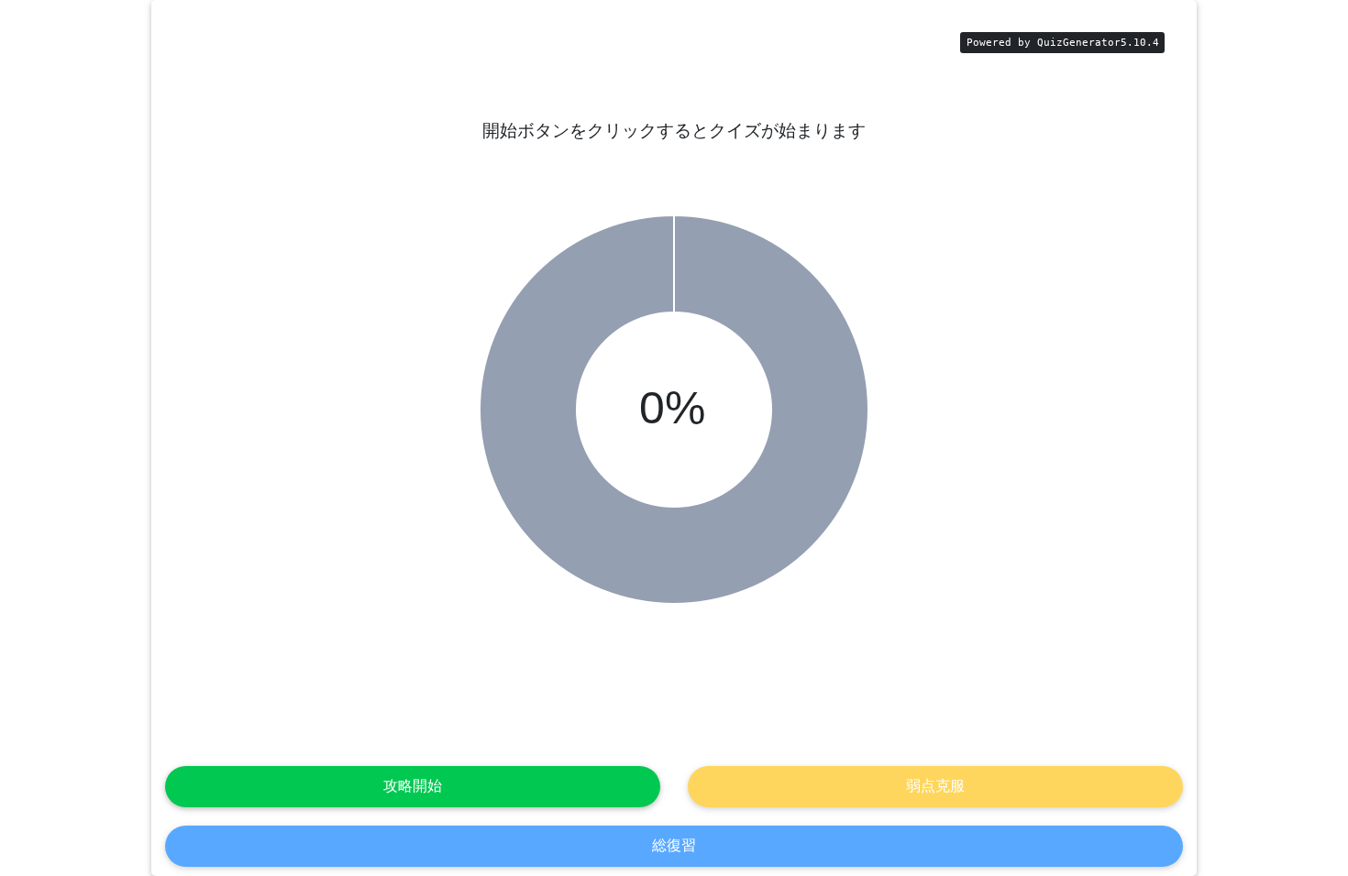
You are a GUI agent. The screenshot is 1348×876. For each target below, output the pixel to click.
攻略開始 (412, 786)
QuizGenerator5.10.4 (1098, 43)
